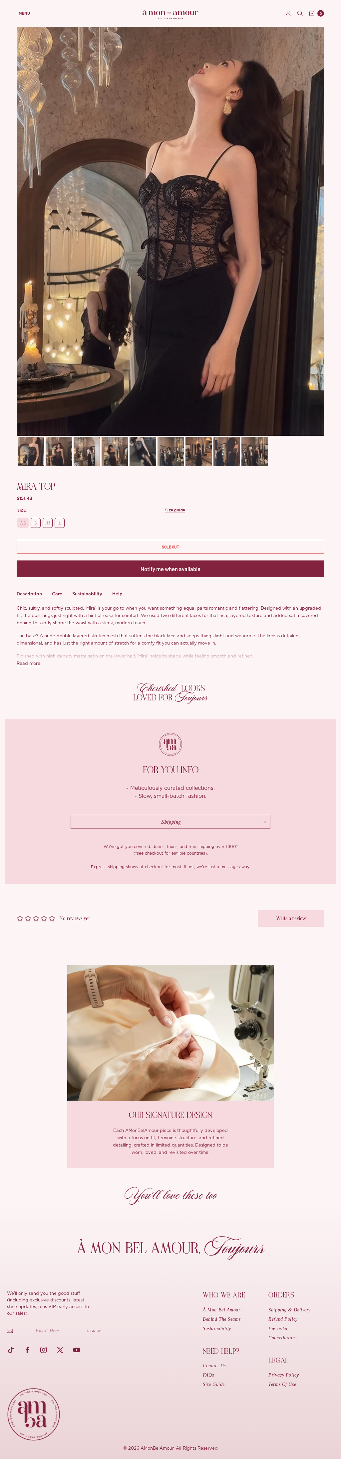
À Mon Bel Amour (221, 1309)
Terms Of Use (282, 1384)
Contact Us (214, 1365)
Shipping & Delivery (289, 1309)
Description (29, 593)
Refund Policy (282, 1319)
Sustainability (87, 593)
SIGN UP (94, 1331)
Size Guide (214, 1384)
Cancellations (282, 1337)
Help (117, 593)
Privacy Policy (283, 1375)
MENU (24, 13)
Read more (28, 664)
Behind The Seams (221, 1319)
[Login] (288, 13)
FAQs (208, 1375)
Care (57, 593)
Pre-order (278, 1328)
